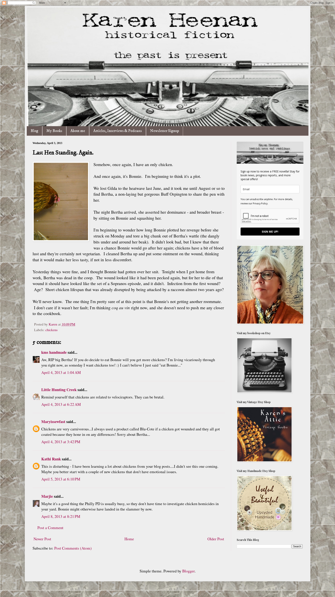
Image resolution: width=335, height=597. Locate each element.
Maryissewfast (53, 421)
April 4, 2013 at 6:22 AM (61, 404)
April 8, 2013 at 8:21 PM (60, 516)
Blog (34, 130)
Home (129, 538)
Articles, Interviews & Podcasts (117, 130)
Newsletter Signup (164, 130)
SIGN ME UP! (270, 231)
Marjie (47, 496)
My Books (54, 130)
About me (77, 130)
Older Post (215, 538)
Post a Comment (50, 527)
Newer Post (42, 538)
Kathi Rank (51, 459)
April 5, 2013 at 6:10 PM (60, 479)
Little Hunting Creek (59, 389)
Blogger (188, 571)
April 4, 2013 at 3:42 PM (60, 441)
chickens (51, 329)
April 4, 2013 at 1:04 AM (61, 372)
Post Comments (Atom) (73, 548)
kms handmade (54, 352)
